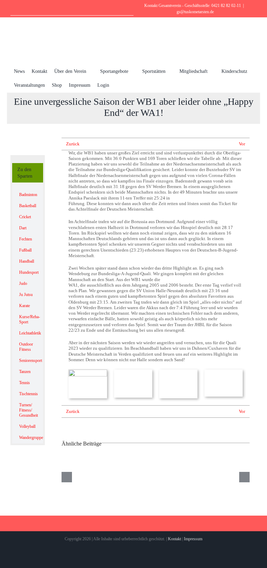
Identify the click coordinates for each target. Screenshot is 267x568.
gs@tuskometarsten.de (195, 11)
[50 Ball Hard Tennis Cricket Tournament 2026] (90, 477)
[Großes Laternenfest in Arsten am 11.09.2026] (221, 477)
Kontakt (174, 538)
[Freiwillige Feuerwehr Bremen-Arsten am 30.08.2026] (155, 477)
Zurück (73, 143)
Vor (242, 143)
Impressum (193, 538)
